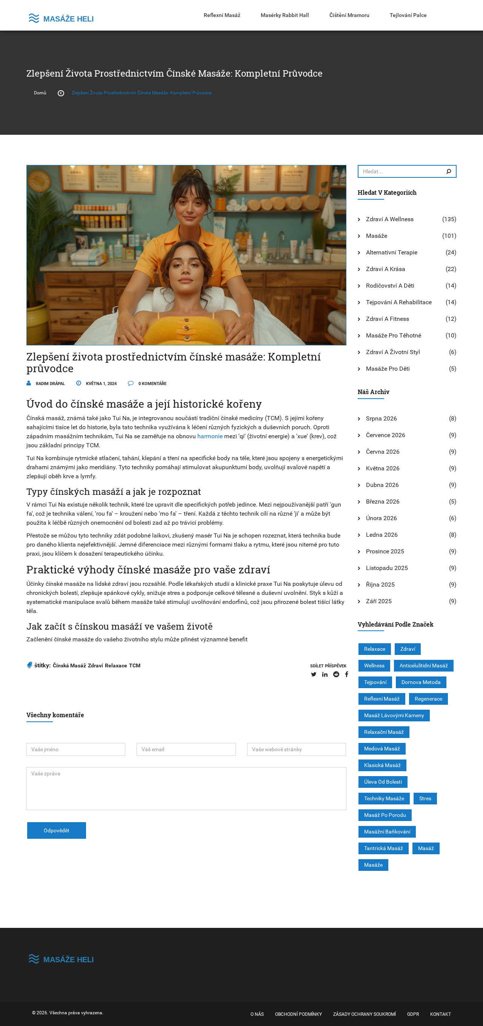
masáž (426, 848)
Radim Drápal (50, 383)
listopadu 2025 (387, 568)
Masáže (376, 235)
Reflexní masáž (222, 15)
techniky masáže (384, 798)
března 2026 (383, 501)
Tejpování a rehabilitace (399, 302)
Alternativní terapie (391, 252)
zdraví (95, 665)
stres (425, 798)
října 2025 (380, 584)
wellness (374, 665)
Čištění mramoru (349, 15)
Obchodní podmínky (298, 1014)
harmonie (210, 436)
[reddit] (336, 675)
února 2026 (381, 518)
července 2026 (385, 435)
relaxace (116, 665)
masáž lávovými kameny (394, 715)
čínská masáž (69, 665)
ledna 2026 (382, 534)
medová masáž (382, 749)
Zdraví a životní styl (393, 352)
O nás (257, 1014)
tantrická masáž (383, 848)
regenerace (428, 699)
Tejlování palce (408, 15)
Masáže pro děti (388, 368)
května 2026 (383, 468)
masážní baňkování (387, 832)
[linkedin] (325, 675)
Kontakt (440, 1014)
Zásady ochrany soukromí (364, 1014)
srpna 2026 (381, 418)
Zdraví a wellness (390, 219)
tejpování (375, 682)
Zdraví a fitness (387, 318)
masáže (373, 865)
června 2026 (383, 451)
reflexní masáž (382, 699)
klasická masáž (382, 765)
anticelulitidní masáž (424, 665)
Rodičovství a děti (390, 285)
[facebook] (346, 675)
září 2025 (379, 601)
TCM (134, 665)
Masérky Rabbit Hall (285, 15)
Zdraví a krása (385, 269)
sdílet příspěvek (328, 666)
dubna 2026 (382, 484)
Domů (40, 93)
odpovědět (56, 830)
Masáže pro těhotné (393, 335)
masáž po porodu (385, 815)
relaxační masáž (384, 732)
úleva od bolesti (383, 782)
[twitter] (314, 675)
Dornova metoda (421, 682)
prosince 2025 (385, 551)
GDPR (413, 1014)
